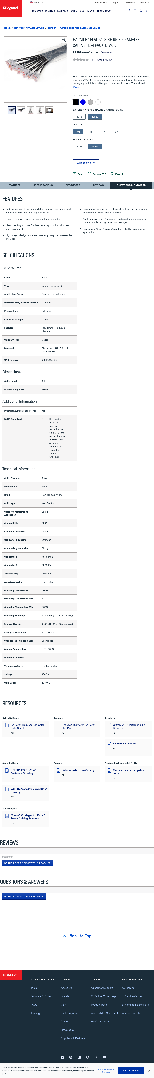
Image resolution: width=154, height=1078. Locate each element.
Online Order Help (105, 996)
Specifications (43, 185)
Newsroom (67, 1030)
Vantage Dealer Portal (137, 1004)
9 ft (116, 131)
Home (7, 27)
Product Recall (99, 1004)
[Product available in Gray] (90, 102)
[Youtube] (104, 1057)
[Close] (149, 1071)
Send (80, 173)
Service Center (133, 996)
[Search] (129, 10)
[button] (63, 39)
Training (35, 1013)
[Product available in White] (98, 102)
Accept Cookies (131, 1070)
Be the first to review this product (28, 863)
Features (14, 185)
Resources (73, 185)
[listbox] (35, 69)
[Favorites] (135, 10)
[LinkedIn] (79, 1057)
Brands (65, 996)
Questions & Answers (131, 185)
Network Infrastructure (29, 27)
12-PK (79, 146)
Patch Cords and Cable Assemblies (80, 27)
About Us (66, 988)
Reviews (98, 185)
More (76, 87)
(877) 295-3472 (100, 1021)
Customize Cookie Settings (106, 1070)
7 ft (103, 131)
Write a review (104, 60)
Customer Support (102, 988)
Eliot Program (69, 1013)
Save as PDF (99, 173)
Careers (65, 1021)
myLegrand (128, 988)
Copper (52, 27)
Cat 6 (79, 116)
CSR (63, 1004)
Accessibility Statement (104, 1013)
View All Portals (131, 1013)
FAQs (34, 1004)
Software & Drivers (42, 996)
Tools (34, 988)
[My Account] (141, 10)
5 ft (91, 131)
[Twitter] (96, 1057)
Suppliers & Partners (73, 1038)
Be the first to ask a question (23, 896)
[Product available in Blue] (83, 102)
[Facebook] (62, 1057)
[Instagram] (71, 1057)
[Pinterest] (87, 1057)
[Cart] (147, 10)
